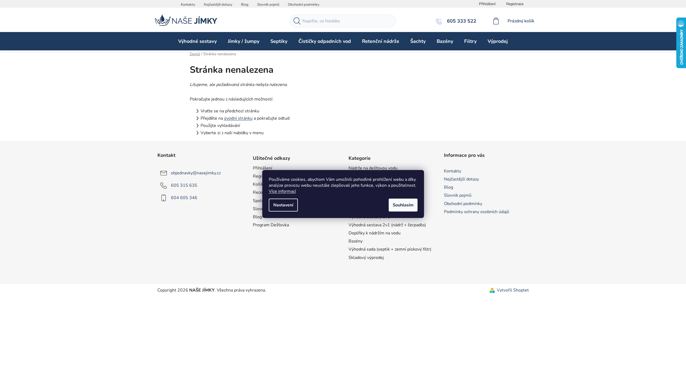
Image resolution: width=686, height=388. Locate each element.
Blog (245, 4)
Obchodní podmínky (303, 4)
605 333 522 (461, 21)
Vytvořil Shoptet (513, 290)
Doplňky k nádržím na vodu (375, 233)
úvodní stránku (238, 118)
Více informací (282, 191)
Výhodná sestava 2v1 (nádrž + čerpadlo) (387, 225)
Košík (258, 184)
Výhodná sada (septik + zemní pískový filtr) (390, 249)
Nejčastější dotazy (218, 4)
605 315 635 (184, 185)
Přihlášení (262, 168)
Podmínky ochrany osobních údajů (476, 212)
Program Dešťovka (271, 225)
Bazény (356, 241)
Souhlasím (403, 205)
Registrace (514, 3)
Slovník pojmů (268, 4)
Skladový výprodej (366, 258)
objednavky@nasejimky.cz (196, 173)
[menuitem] (197, 41)
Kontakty (188, 4)
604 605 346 (184, 198)
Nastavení (283, 205)
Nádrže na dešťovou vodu (373, 168)
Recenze (261, 192)
